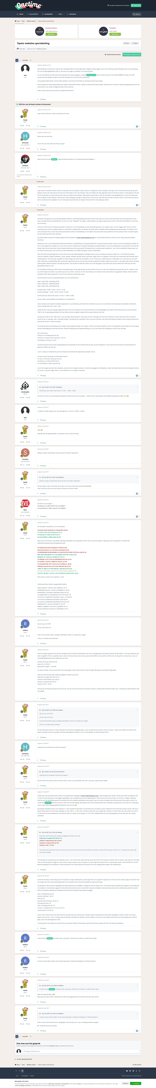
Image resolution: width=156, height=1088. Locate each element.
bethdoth (25, 165)
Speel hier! (51, 34)
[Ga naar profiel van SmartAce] (25, 452)
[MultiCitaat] (37, 99)
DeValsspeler (25, 392)
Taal (17, 1075)
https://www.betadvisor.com (85, 237)
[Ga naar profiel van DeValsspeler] (25, 385)
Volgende (25, 60)
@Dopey (54, 159)
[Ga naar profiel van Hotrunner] (25, 136)
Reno (25, 510)
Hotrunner (25, 143)
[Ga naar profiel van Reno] (25, 503)
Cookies (32, 1075)
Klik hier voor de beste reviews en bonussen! (35, 104)
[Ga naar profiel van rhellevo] (25, 623)
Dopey (25, 120)
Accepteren (136, 1083)
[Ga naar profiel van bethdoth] (25, 159)
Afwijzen (125, 1083)
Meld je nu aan (54, 1046)
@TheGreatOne (91, 75)
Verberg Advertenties (19, 23)
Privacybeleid (24, 1075)
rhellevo (25, 630)
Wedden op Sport (41, 49)
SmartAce (25, 459)
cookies (79, 1084)
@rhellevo (48, 803)
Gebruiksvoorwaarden (55, 1084)
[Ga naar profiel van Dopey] (25, 113)
